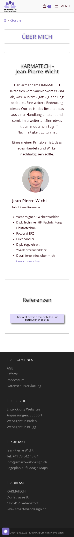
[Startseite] (5, 20)
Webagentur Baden (22, 421)
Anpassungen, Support (24, 415)
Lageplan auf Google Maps (27, 468)
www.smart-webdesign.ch (26, 509)
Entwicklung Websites (23, 409)
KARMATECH (16, 491)
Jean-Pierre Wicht (20, 450)
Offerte (12, 374)
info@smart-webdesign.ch (27, 462)
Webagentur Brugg (21, 427)
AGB (10, 368)
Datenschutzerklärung (24, 386)
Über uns (15, 20)
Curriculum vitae (28, 261)
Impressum (15, 380)
